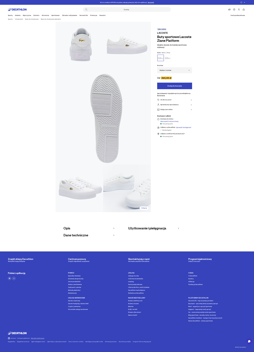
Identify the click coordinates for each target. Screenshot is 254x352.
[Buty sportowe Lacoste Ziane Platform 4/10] (79, 188)
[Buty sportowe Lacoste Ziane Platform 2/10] (79, 45)
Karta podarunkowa (238, 15)
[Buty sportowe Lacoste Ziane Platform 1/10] (127, 45)
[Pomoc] (234, 9)
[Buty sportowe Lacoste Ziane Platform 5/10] (127, 188)
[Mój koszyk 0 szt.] (243, 9)
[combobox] (174, 70)
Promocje (93, 15)
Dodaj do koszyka (174, 86)
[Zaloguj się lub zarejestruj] (239, 9)
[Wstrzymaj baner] (241, 2)
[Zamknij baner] (244, 2)
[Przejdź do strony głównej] (17, 9)
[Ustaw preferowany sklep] (229, 9)
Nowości (103, 15)
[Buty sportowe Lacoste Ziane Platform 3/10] (103, 117)
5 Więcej (144, 208)
